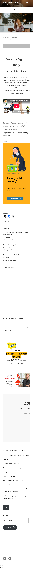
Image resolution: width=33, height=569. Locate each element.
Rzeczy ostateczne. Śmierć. (11, 255)
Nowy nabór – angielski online (12, 245)
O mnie (5, 459)
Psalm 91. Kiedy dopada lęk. (11, 463)
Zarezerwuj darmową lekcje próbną (14, 468)
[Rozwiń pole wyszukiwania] (6, 507)
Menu (17, 10)
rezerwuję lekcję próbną (15, 198)
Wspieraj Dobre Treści (9, 485)
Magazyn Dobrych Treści (16, 3)
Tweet (5, 142)
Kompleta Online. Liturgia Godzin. (13, 480)
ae (16, 37)
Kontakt (5, 472)
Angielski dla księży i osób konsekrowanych (16, 455)
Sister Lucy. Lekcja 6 (9, 476)
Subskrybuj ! (9, 527)
